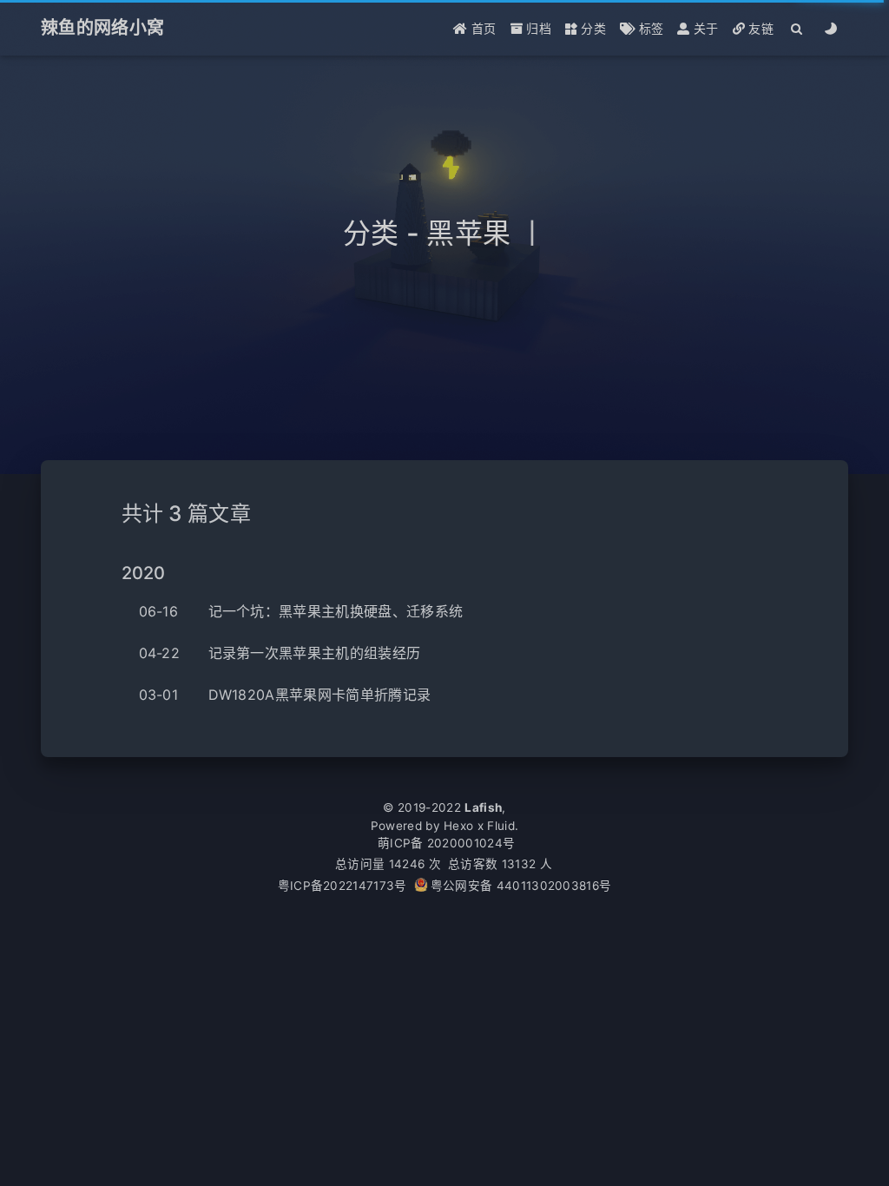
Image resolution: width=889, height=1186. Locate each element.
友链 (759, 28)
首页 (482, 28)
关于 (704, 28)
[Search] (797, 28)
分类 (591, 28)
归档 (537, 28)
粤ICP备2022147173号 (342, 886)
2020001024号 (471, 843)
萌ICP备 (402, 843)
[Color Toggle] (831, 28)
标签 (649, 28)
